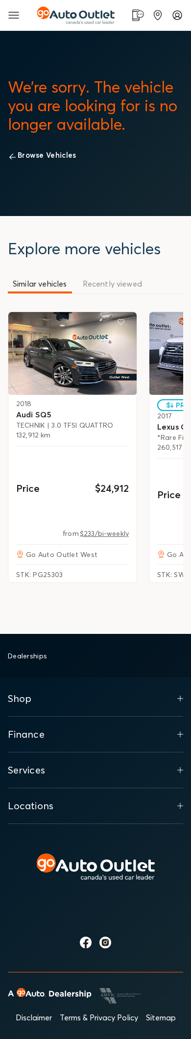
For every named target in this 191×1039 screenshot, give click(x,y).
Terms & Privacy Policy (99, 1017)
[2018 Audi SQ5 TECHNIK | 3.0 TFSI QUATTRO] (72, 353)
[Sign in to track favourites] (123, 324)
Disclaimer (34, 1017)
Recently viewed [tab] (112, 284)
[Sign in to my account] (177, 15)
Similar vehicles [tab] (40, 284)
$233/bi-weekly (104, 533)
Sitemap (161, 1017)
